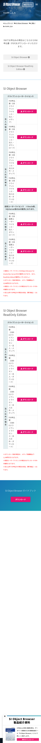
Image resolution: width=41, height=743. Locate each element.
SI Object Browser (19, 57)
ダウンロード (27, 111)
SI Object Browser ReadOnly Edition (20, 67)
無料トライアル (28, 5)
